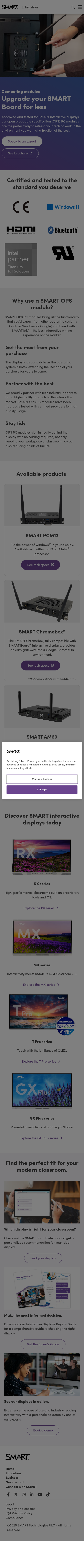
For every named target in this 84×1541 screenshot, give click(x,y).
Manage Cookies (42, 779)
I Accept (42, 789)
